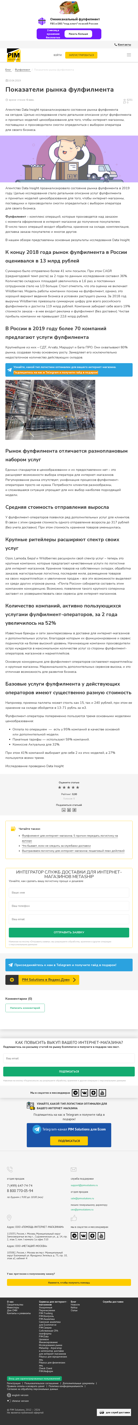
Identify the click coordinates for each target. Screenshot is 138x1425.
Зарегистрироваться (81, 55)
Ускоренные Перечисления (47, 1309)
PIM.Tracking (46, 1313)
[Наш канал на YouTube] (102, 1092)
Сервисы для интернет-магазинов (53, 1303)
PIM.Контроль (46, 1316)
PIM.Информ (46, 1371)
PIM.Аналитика (47, 1319)
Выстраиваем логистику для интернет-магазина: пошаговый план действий (73, 851)
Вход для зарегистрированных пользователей (34, 1378)
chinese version (20, 1400)
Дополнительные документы (78, 1383)
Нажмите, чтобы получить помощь (69, 1282)
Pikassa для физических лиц (52, 1364)
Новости (75, 1304)
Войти (58, 55)
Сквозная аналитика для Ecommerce (50, 1323)
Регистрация (13, 1383)
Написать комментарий (25, 1008)
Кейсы (74, 1307)
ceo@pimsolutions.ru (82, 1209)
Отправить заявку (69, 932)
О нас (10, 1301)
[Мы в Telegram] (75, 1092)
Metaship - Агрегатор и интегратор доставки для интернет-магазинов (52, 1351)
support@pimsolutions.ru (84, 1185)
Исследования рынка (50, 1345)
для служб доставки (118, 1412)
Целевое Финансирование (48, 1341)
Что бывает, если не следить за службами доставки (56, 846)
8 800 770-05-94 (20, 1191)
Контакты (124, 44)
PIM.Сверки (45, 1327)
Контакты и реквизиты (19, 1313)
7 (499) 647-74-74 (19, 1186)
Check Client (45, 1368)
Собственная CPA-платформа (49, 1332)
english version (20, 1395)
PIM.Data (44, 1336)
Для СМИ (12, 1310)
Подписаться (69, 1071)
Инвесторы (13, 1307)
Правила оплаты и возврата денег (26, 1386)
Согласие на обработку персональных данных (32, 1389)
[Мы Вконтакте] (84, 1092)
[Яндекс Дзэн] (93, 1092)
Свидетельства (15, 1304)
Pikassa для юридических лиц (53, 1358)
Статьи (74, 1310)
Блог (73, 1301)
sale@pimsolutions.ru (82, 1198)
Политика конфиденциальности (66, 1386)
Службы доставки (113, 1301)
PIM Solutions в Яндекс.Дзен (46, 980)
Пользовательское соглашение (41, 1383)
